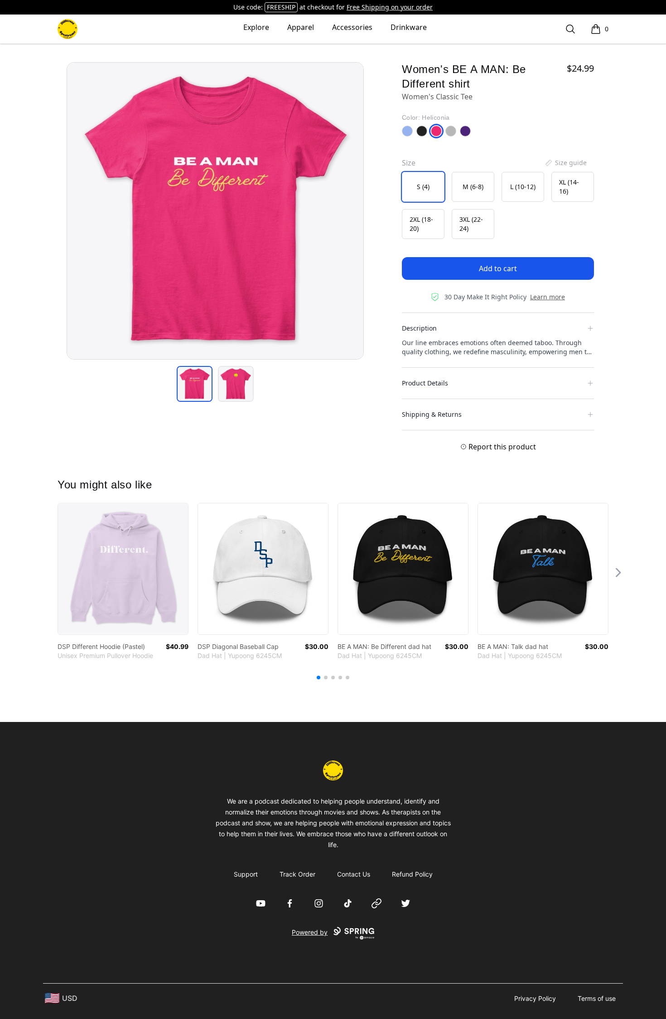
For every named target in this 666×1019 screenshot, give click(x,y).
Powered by (310, 932)
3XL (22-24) (471, 224)
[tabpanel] (215, 211)
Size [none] (408, 163)
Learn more (547, 297)
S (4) (423, 186)
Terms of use (597, 998)
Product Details (425, 383)
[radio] (423, 187)
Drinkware (409, 27)
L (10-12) (523, 186)
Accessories (352, 27)
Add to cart (498, 268)
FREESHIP (281, 7)
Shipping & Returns (432, 414)
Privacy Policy (535, 998)
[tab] (195, 384)
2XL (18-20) (421, 224)
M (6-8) (473, 186)
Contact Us (353, 874)
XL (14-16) (569, 186)
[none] (565, 162)
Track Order (297, 874)
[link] (123, 568)
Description (419, 328)
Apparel (300, 27)
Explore (256, 27)
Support (246, 874)
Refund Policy (412, 874)
